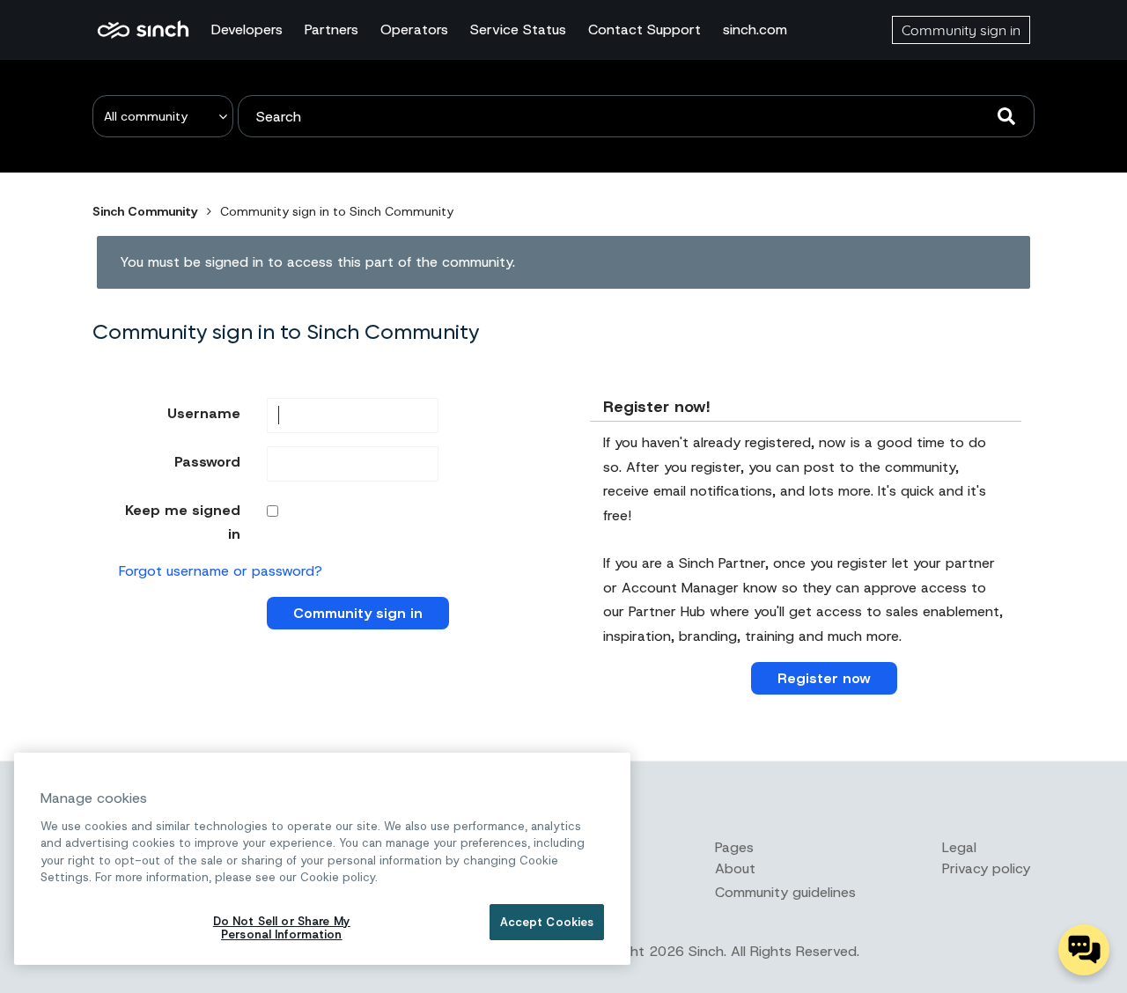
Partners (331, 29)
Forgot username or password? (220, 571)
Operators (414, 29)
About (735, 868)
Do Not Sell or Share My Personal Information (281, 928)
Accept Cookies (547, 922)
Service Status (518, 29)
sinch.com (755, 29)
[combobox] (636, 116)
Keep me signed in (182, 522)
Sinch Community (143, 30)
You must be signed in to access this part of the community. (317, 262)
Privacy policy (986, 868)
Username (203, 413)
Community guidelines (785, 892)
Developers (247, 29)
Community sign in (961, 30)
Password (207, 461)
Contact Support (644, 29)
